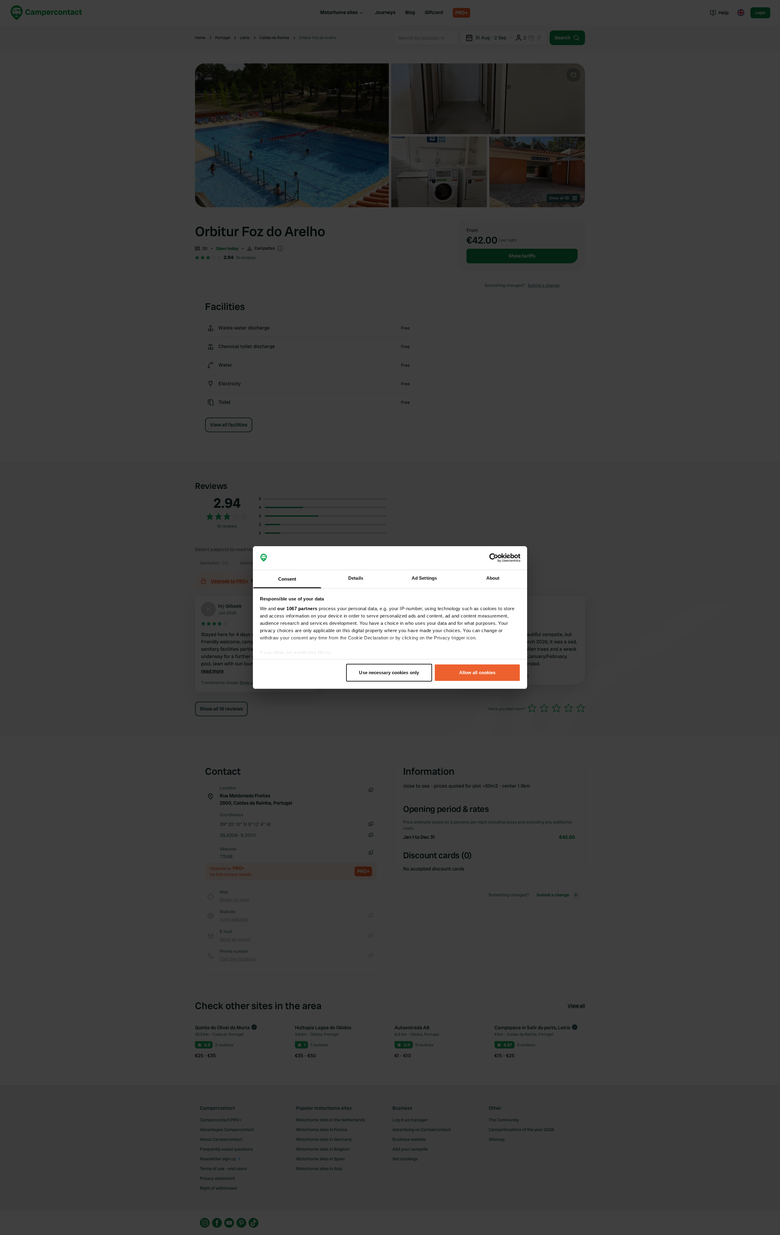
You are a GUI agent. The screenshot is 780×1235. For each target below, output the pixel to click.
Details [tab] (355, 578)
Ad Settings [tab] (424, 578)
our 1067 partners (297, 608)
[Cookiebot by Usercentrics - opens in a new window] (493, 558)
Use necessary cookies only (389, 672)
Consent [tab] (287, 579)
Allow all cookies (477, 672)
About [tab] (493, 578)
